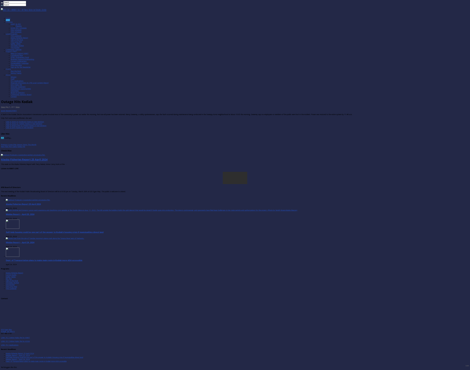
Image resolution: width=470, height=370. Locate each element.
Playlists (19, 26)
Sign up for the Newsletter (21, 67)
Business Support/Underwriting (22, 59)
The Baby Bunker (17, 46)
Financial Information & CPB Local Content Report (30, 83)
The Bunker (15, 48)
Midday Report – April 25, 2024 (20, 214)
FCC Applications (17, 81)
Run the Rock (16, 71)
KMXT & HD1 (16, 24)
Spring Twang (16, 73)
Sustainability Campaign (20, 63)
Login (467, 365)
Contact (14, 97)
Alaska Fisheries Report (19, 38)
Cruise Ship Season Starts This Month (18, 145)
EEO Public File (16, 85)
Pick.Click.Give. (16, 65)
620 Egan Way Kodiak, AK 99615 (8, 331)
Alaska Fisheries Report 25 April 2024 (24, 159)
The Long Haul (16, 42)
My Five (9, 279)
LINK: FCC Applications (9, 345)
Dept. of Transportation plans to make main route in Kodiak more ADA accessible (44, 260)
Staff (12, 79)
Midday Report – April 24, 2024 (20, 242)
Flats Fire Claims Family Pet (13, 147)
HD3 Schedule (16, 32)
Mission (13, 77)
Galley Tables (16, 44)
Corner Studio (11, 275)
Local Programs (11, 34)
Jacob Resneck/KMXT (9, 111)
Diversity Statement (18, 87)
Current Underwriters (19, 61)
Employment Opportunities (21, 89)
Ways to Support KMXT (20, 53)
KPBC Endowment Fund (20, 57)
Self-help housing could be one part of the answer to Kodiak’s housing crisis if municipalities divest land (55, 232)
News (8, 20)
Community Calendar (14, 50)
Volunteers (15, 91)
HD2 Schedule (16, 30)
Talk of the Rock (17, 40)
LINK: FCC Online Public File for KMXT (15, 338)
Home (8, 18)
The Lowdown (16, 36)
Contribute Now (17, 55)
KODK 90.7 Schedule (19, 28)
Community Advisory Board (21, 95)
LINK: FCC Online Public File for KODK (15, 341)
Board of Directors (18, 93)
